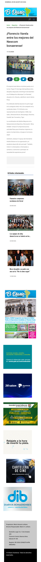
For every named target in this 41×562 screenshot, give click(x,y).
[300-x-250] (17, 368)
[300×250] (17, 453)
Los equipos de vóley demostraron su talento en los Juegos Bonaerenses (19, 236)
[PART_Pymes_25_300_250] (17, 397)
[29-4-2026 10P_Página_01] (20, 339)
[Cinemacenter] (20, 471)
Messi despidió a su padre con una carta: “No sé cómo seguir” (20, 270)
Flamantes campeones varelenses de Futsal (17, 199)
